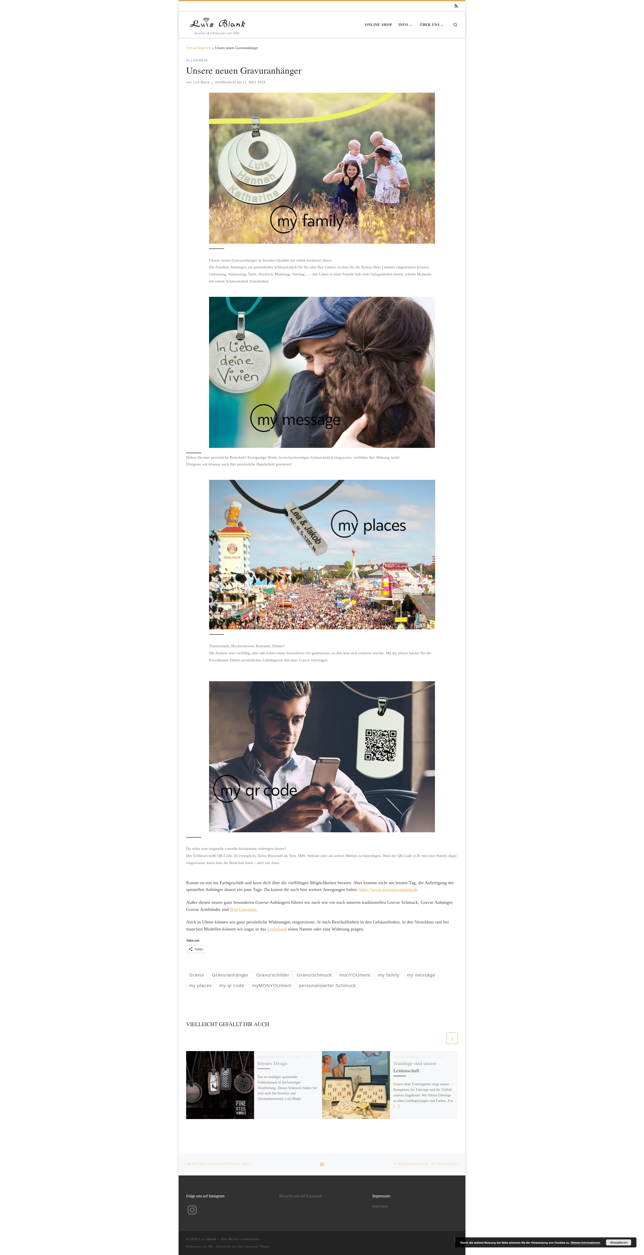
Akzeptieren (618, 1242)
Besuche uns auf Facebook (300, 1196)
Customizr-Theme (257, 1246)
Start (189, 48)
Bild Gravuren (243, 909)
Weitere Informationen (585, 1242)
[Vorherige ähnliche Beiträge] (440, 1038)
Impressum (380, 1206)
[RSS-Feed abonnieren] (456, 6)
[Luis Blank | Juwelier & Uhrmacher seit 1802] (217, 21)
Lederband (277, 928)
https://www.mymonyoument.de (388, 889)
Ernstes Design (273, 1063)
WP (210, 1246)
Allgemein (203, 48)
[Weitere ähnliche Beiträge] (452, 1038)
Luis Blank (201, 82)
